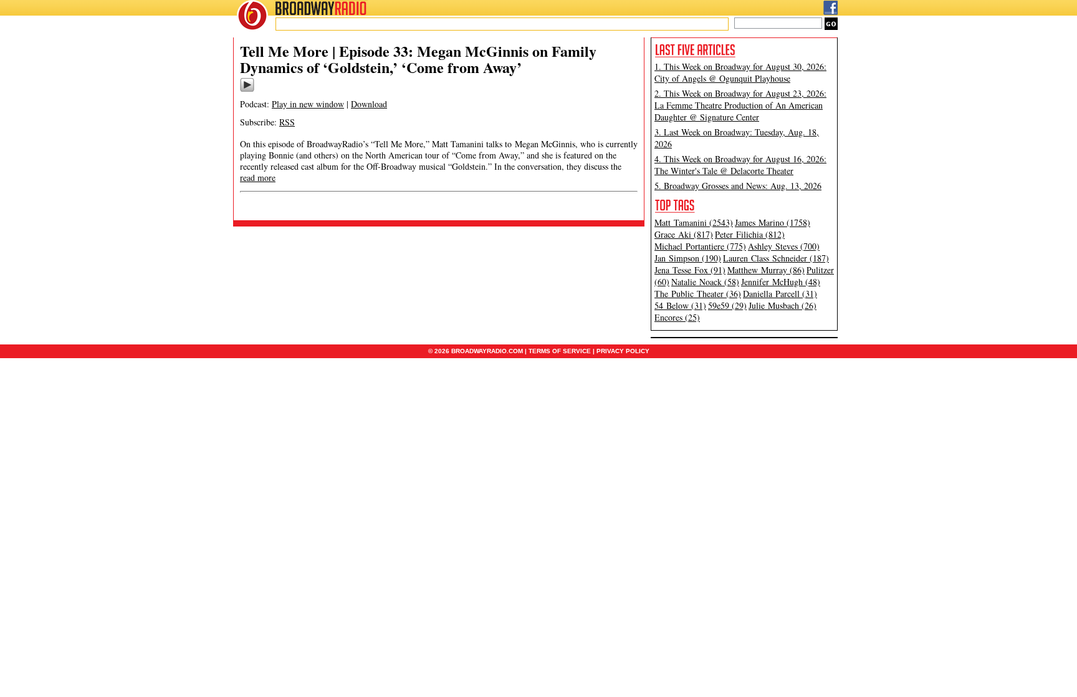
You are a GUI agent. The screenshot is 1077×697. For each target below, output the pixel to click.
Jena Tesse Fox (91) (689, 270)
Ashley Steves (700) (784, 246)
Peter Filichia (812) (750, 234)
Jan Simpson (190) (687, 258)
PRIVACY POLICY (622, 351)
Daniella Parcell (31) (780, 294)
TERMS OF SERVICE (560, 351)
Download (369, 104)
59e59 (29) (727, 305)
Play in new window (308, 104)
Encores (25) (677, 317)
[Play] (247, 89)
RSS (287, 122)
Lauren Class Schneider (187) (776, 258)
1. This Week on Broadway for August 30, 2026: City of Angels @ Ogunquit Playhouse (740, 72)
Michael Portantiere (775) (700, 246)
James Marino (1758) (772, 222)
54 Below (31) (680, 305)
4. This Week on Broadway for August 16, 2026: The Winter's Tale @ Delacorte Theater (740, 165)
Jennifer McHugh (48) (780, 282)
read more (257, 177)
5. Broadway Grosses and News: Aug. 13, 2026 (737, 186)
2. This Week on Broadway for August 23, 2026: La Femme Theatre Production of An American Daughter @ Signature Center (740, 105)
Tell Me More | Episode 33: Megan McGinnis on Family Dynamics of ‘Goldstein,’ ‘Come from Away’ (418, 59)
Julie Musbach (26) (782, 305)
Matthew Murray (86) (766, 270)
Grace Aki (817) (683, 234)
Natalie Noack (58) (705, 282)
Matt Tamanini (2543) (693, 222)
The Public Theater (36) (697, 294)
